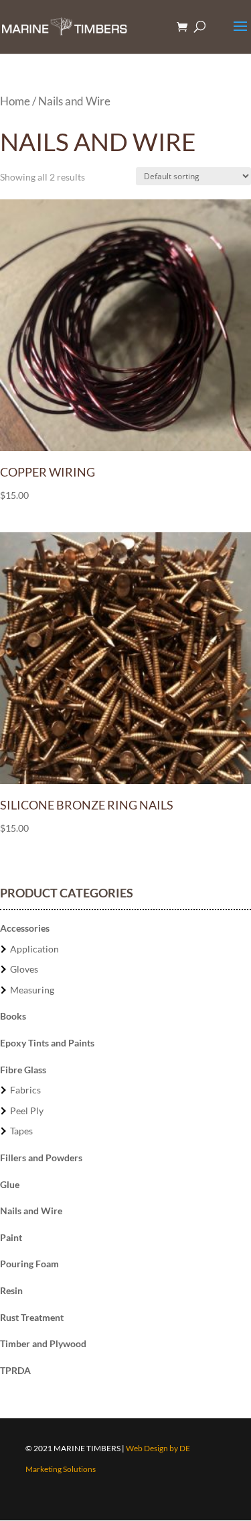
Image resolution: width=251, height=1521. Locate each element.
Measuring (32, 989)
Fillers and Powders (41, 1157)
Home (15, 101)
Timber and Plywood (43, 1343)
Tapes (21, 1130)
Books (13, 1016)
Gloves (24, 969)
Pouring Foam (29, 1263)
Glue (9, 1184)
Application (34, 948)
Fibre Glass (23, 1069)
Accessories (25, 928)
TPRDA (15, 1370)
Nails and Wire (31, 1210)
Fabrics (25, 1089)
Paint (11, 1237)
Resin (11, 1290)
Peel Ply (27, 1110)
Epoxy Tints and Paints (47, 1042)
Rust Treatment (32, 1317)
